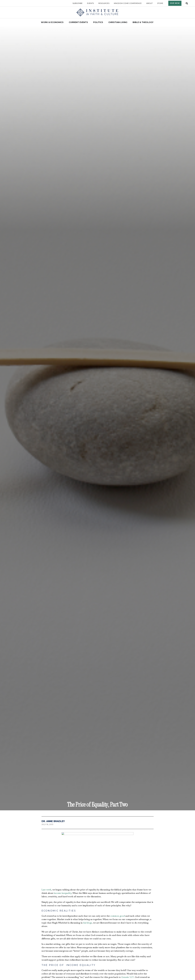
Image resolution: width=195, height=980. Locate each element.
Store (160, 3)
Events (90, 3)
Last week (46, 890)
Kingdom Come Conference (128, 3)
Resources (103, 3)
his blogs (87, 923)
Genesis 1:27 (127, 977)
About (149, 3)
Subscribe (78, 3)
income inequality (63, 893)
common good (117, 916)
